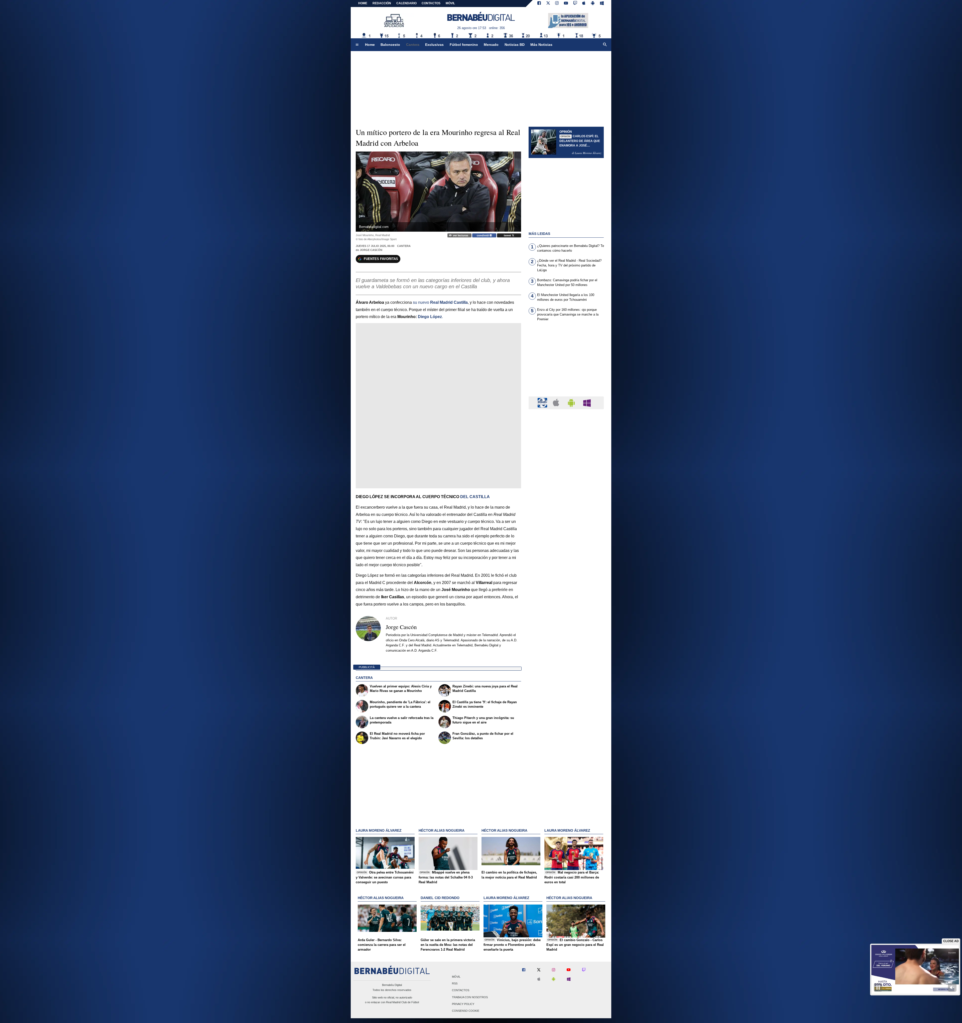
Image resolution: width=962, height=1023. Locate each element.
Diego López (430, 317)
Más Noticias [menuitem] (541, 45)
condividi (483, 235)
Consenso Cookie (465, 1010)
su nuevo (440, 302)
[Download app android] (592, 3)
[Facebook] (539, 3)
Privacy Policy (463, 1003)
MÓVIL (450, 3)
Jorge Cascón (371, 249)
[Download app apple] (584, 3)
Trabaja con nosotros (470, 997)
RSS (454, 983)
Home (362, 3)
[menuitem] (357, 45)
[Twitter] (548, 3)
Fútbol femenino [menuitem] (464, 45)
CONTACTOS (431, 3)
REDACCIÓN (382, 3)
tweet (508, 235)
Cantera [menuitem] (412, 45)
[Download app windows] (601, 3)
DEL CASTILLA (475, 497)
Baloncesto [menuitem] (390, 45)
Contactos (460, 990)
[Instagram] (557, 3)
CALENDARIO (406, 3)
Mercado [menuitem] (491, 45)
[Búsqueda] (605, 45)
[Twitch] (575, 3)
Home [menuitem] (370, 45)
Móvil (456, 976)
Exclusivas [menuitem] (434, 45)
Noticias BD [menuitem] (515, 45)
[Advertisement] (566, 362)
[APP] (543, 402)
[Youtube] (565, 3)
